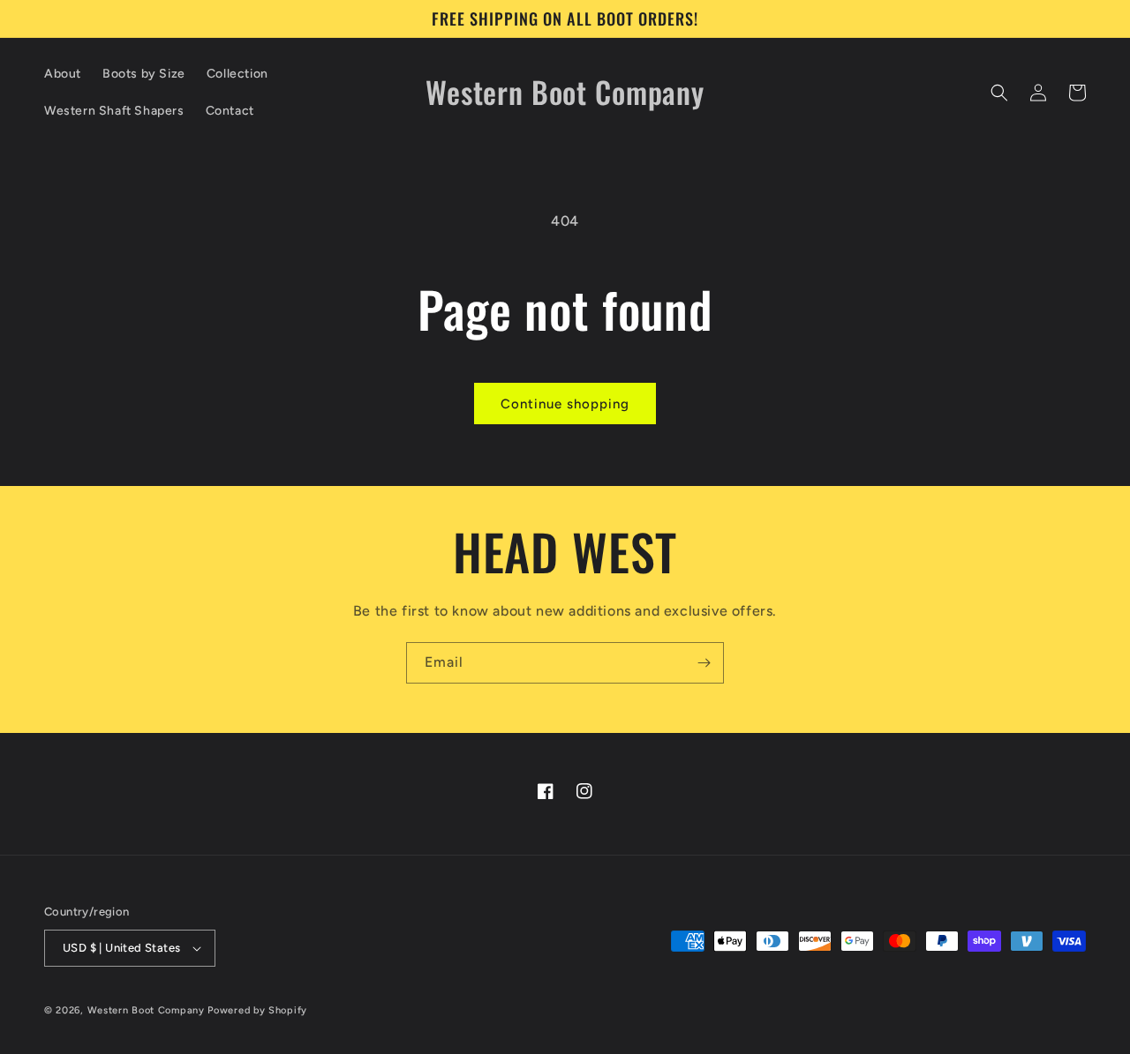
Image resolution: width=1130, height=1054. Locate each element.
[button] (999, 92)
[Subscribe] (703, 663)
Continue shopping (565, 404)
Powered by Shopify (257, 1010)
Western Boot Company (146, 1010)
